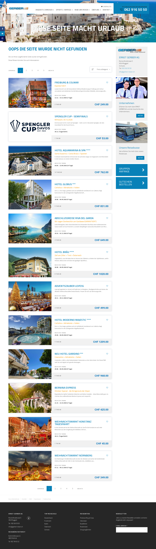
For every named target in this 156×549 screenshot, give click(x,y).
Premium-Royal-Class (87, 518)
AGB (30, 499)
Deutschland (48, 518)
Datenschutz (47, 499)
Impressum (37, 499)
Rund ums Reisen (82, 10)
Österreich (47, 527)
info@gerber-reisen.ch (127, 72)
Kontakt (106, 10)
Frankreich (47, 521)
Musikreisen (84, 527)
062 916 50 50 (126, 68)
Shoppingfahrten (85, 530)
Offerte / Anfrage (64, 10)
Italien (46, 524)
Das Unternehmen (13, 499)
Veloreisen (83, 521)
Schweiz (47, 530)
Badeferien (83, 524)
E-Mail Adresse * (121, 526)
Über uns (96, 10)
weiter (140, 115)
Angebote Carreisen (44, 10)
